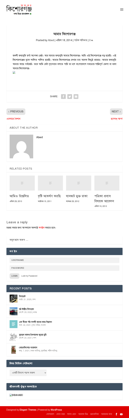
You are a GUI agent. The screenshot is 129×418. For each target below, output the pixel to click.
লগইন (42, 227)
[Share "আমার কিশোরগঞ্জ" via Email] (76, 96)
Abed (51, 40)
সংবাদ (43, 325)
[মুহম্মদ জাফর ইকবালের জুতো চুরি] (13, 337)
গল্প (34, 299)
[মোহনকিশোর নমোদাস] (13, 350)
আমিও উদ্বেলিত (19, 196)
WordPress (56, 410)
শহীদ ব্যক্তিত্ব (52, 351)
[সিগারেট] (13, 298)
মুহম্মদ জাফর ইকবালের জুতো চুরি (32, 334)
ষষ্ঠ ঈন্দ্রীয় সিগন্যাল (26, 309)
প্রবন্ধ (35, 312)
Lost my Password (29, 276)
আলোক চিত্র (83, 414)
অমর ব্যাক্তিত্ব (35, 351)
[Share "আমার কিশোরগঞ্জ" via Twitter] (70, 96)
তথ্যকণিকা (94, 414)
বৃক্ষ (33, 325)
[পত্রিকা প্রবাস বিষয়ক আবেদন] (107, 183)
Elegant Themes (28, 410)
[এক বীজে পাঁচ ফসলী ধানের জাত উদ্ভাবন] (13, 324)
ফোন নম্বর (60, 414)
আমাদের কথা (106, 414)
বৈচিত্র (38, 325)
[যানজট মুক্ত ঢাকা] (78, 183)
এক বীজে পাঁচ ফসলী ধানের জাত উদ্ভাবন (35, 322)
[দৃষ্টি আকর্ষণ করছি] (50, 183)
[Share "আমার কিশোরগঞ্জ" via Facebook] (63, 96)
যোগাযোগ (50, 414)
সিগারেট (22, 296)
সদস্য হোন (71, 414)
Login (14, 276)
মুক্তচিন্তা (44, 351)
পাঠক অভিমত (80, 40)
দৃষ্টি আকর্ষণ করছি (49, 196)
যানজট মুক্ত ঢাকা (76, 196)
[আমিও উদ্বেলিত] (22, 183)
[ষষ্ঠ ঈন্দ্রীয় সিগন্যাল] (13, 311)
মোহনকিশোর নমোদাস (28, 347)
